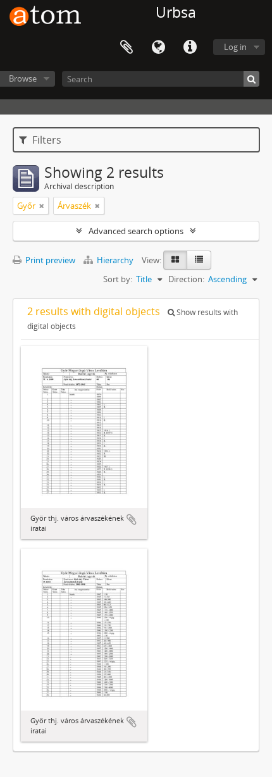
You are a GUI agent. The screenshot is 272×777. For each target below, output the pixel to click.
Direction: (186, 279)
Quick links (190, 47)
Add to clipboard (131, 519)
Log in (235, 47)
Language (158, 47)
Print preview (49, 260)
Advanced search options (136, 231)
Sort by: (117, 279)
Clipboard (126, 47)
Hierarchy (115, 260)
